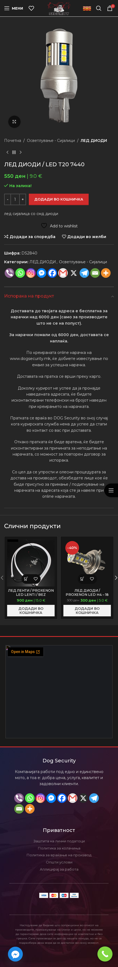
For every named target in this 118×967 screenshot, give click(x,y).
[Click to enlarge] (14, 122)
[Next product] (20, 152)
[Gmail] (63, 273)
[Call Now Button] (105, 954)
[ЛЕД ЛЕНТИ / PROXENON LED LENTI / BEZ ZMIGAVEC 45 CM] (31, 563)
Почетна (12, 140)
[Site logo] (59, 7)
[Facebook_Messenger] (15, 954)
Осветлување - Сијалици (51, 140)
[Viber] (9, 273)
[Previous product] (7, 152)
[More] (106, 273)
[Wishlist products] (31, 8)
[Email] (95, 273)
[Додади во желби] (36, 579)
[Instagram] (31, 273)
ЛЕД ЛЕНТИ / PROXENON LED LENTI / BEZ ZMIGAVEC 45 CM (31, 594)
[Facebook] (52, 273)
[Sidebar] (111, 490)
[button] (26, 579)
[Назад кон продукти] (14, 152)
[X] (73, 273)
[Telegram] (94, 798)
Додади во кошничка (58, 199)
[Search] (98, 8)
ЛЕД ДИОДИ (94, 140)
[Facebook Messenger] (41, 273)
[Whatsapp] (20, 273)
